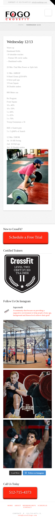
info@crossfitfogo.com (39, 2)
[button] (48, 12)
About (18, 505)
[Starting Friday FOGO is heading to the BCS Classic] (27, 394)
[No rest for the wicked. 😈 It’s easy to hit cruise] (27, 444)
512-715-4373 (20, 492)
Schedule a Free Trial (25, 237)
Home (10, 505)
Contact (27, 507)
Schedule (42, 505)
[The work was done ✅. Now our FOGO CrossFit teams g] (27, 344)
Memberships (29, 505)
